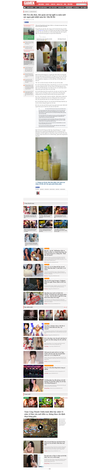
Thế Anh (45, 303)
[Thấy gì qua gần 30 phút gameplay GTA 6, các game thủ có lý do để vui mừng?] (30, 224)
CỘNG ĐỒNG (69, 4)
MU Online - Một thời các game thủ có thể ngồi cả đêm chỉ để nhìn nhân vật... (45, 216)
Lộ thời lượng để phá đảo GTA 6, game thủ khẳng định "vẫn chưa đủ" (60, 216)
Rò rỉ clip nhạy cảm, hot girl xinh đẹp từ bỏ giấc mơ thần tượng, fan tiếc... (30, 216)
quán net (41, 30)
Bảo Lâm (46, 275)
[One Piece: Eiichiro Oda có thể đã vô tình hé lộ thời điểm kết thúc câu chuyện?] (33, 329)
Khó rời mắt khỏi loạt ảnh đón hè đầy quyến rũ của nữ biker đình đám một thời (54, 443)
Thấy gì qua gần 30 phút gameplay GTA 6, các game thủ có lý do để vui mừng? (30, 230)
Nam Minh (46, 373)
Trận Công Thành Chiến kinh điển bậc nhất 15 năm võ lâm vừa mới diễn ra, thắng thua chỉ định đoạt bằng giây (44, 414)
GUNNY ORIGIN (30, 7)
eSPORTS (47, 4)
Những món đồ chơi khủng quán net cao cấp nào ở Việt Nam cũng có (29, 43)
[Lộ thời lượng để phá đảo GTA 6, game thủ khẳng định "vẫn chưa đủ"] (61, 210)
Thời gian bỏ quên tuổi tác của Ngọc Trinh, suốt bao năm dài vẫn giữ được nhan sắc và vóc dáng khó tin (54, 353)
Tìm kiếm (86, 4)
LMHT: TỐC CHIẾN (53, 7)
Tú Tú (45, 262)
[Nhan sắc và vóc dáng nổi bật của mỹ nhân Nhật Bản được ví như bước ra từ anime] (33, 270)
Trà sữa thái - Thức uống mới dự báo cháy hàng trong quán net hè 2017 (29, 47)
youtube (84, 1)
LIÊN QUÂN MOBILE (43, 7)
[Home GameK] (24, 7)
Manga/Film (49, 262)
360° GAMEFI (84, 7)
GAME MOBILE (41, 4)
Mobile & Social (51, 303)
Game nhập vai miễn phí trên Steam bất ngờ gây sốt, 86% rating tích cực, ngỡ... (60, 230)
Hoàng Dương (46, 388)
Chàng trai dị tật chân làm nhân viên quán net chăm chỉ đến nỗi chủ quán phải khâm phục (29, 37)
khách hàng (62, 189)
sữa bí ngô (47, 189)
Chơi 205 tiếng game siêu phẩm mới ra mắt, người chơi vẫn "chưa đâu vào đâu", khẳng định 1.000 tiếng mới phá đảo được (29, 69)
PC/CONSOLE (76, 7)
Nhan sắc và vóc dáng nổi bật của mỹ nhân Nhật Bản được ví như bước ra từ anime (55, 268)
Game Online (33, 11)
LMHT (36, 7)
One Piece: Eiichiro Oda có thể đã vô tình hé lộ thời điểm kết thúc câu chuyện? (54, 327)
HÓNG (65, 4)
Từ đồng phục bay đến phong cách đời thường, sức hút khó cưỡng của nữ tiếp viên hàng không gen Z (55, 381)
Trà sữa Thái (52, 189)
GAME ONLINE (69, 7)
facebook (82, 1)
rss (87, 1)
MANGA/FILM (59, 4)
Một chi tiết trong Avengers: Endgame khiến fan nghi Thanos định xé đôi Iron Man (55, 282)
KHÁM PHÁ (53, 4)
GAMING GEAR (61, 7)
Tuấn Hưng (46, 346)
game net (57, 189)
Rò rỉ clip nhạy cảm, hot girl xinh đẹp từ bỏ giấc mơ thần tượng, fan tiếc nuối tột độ (28, 63)
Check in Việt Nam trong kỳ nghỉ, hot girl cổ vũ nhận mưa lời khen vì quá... (31, 244)
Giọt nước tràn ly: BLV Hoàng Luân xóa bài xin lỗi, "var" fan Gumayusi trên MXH (28, 81)
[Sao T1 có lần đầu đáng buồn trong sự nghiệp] (33, 371)
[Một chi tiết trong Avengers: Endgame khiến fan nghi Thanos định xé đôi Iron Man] (33, 284)
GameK (26, 11)
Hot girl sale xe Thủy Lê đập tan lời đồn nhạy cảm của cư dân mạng (55, 456)
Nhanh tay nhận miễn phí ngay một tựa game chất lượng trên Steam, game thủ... (45, 230)
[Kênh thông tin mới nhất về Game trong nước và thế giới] (29, 3)
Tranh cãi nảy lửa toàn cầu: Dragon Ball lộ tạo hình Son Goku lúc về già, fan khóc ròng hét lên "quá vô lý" (29, 93)
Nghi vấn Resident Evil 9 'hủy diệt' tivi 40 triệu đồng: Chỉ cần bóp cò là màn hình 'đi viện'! (29, 75)
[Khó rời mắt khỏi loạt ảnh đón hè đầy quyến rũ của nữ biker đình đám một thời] (33, 447)
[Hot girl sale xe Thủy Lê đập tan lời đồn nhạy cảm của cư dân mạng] (33, 461)
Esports (50, 373)
